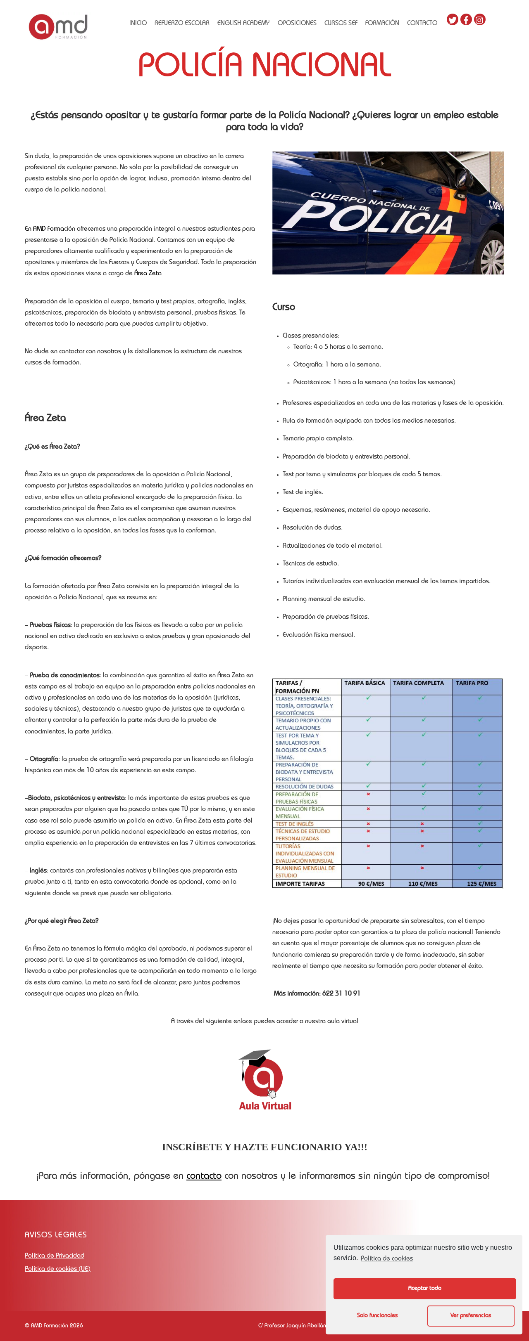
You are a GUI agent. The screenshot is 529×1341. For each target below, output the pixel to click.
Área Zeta (148, 274)
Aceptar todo (424, 1288)
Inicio (138, 24)
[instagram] (480, 20)
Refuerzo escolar (182, 24)
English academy (243, 24)
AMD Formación (49, 1326)
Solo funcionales (377, 1316)
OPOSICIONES (297, 24)
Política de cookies (387, 1259)
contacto (204, 1177)
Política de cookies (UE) (58, 1269)
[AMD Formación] (58, 38)
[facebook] (466, 20)
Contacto (422, 24)
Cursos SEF (340, 24)
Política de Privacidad (54, 1256)
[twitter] (452, 20)
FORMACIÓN (382, 24)
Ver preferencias (470, 1316)
